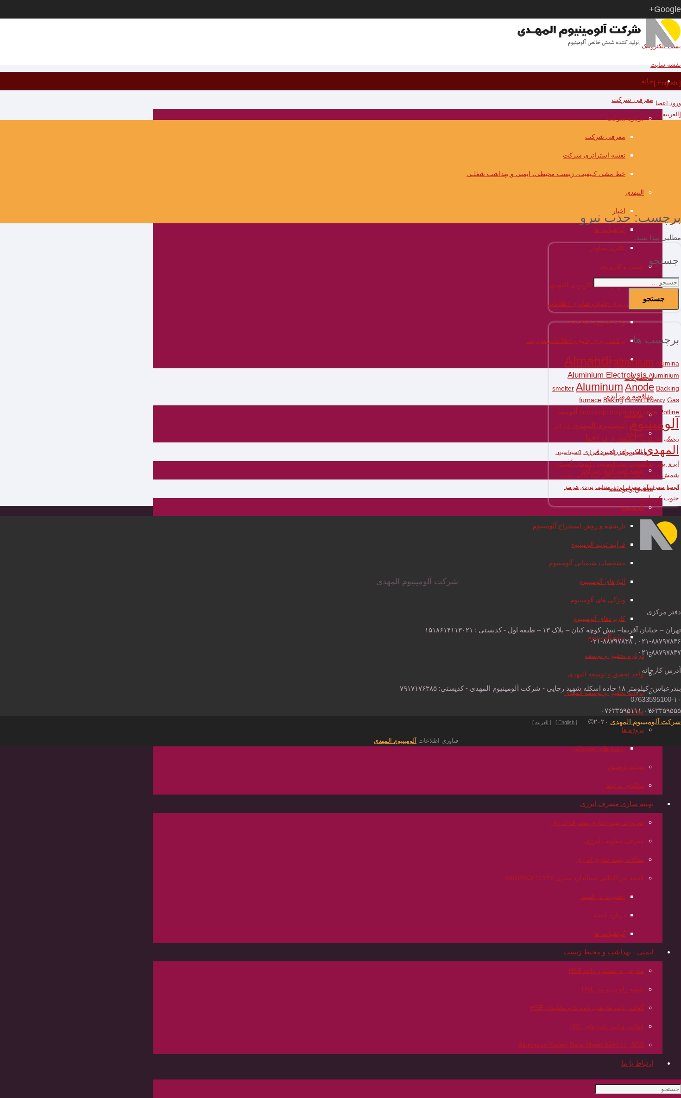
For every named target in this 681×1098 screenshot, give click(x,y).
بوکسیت (641, 463)
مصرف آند (654, 487)
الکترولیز (630, 451)
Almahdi (588, 361)
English (566, 722)
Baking (613, 400)
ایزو (673, 463)
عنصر (654, 475)
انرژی (591, 451)
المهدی (661, 450)
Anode (639, 387)
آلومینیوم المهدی (600, 425)
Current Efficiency (645, 400)
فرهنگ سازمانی (629, 475)
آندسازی (623, 437)
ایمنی (661, 464)
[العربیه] (671, 114)
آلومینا (568, 411)
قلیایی (581, 475)
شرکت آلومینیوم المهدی (645, 722)
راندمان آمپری (575, 463)
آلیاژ (567, 426)
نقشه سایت (665, 64)
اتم (604, 439)
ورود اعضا (668, 103)
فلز (606, 475)
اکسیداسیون (568, 452)
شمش (670, 475)
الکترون (609, 452)
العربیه (542, 722)
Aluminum (599, 387)
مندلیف (602, 487)
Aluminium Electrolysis (607, 374)
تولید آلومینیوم (611, 464)
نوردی (586, 487)
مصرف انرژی (626, 487)
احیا (592, 437)
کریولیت (651, 498)
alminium (633, 362)
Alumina (667, 363)
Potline (669, 412)
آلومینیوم (654, 423)
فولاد (595, 475)
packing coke (638, 412)
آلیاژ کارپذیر (650, 439)
